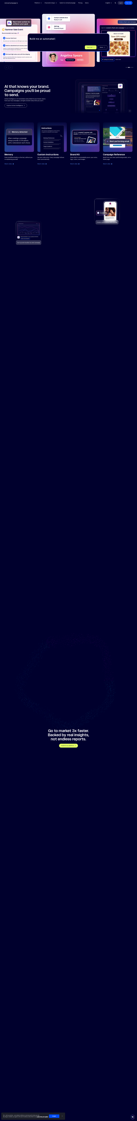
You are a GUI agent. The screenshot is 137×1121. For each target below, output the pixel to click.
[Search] (115, 3)
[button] (6, 67)
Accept (54, 1116)
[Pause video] (130, 111)
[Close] (62, 1116)
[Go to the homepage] (11, 3)
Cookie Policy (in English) (42, 1116)
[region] (33, 1116)
